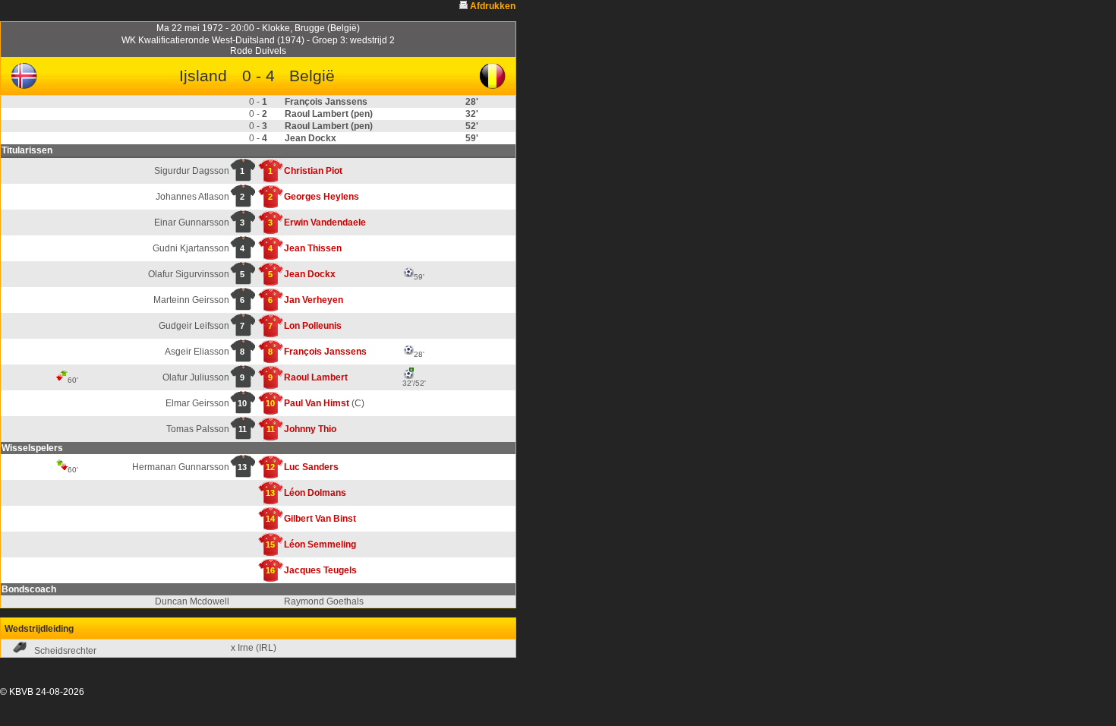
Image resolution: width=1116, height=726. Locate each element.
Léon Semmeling (320, 544)
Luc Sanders (311, 467)
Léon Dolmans (315, 493)
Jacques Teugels (320, 570)
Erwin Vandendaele (325, 222)
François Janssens (325, 351)
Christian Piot (313, 171)
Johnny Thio (310, 429)
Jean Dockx (310, 274)
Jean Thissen (313, 248)
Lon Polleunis (313, 325)
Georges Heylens (321, 196)
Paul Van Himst (316, 403)
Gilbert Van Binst (320, 518)
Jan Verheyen (313, 300)
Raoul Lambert (316, 377)
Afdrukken (492, 6)
